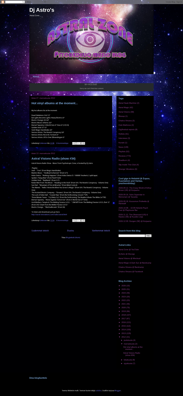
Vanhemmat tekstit (101, 230)
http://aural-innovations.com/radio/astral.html (49, 215)
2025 (124, 289)
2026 (124, 286)
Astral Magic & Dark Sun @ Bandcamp (135, 263)
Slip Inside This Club (127, 165)
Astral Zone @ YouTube (129, 249)
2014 (124, 329)
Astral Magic (124, 107)
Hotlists (122, 134)
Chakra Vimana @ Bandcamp (131, 267)
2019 (124, 311)
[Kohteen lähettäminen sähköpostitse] (73, 143)
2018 (124, 315)
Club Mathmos (125, 125)
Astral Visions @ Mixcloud (129, 258)
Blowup (122, 116)
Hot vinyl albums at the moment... (54, 103)
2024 (124, 293)
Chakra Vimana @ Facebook (131, 271)
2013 (124, 333)
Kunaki (121, 143)
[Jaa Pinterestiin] (83, 143)
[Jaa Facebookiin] (81, 143)
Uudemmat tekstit (40, 230)
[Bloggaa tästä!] (76, 143)
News (121, 147)
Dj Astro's (41, 10)
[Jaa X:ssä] (78, 143)
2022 (124, 300)
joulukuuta (128, 340)
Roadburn (123, 160)
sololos (99, 391)
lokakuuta (128, 360)
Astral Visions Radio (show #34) (53, 158)
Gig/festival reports (127, 129)
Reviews (122, 156)
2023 (124, 297)
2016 (124, 322)
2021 (124, 304)
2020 (124, 307)
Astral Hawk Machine (127, 103)
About (36, 76)
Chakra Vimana (125, 121)
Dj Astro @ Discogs (127, 254)
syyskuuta (128, 363)
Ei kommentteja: (62, 143)
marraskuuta (129, 344)
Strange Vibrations (126, 169)
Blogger (118, 391)
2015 (124, 326)
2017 (124, 318)
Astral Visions (124, 112)
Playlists (122, 151)
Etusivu (70, 230)
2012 (124, 337)
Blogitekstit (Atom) (73, 237)
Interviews (123, 138)
